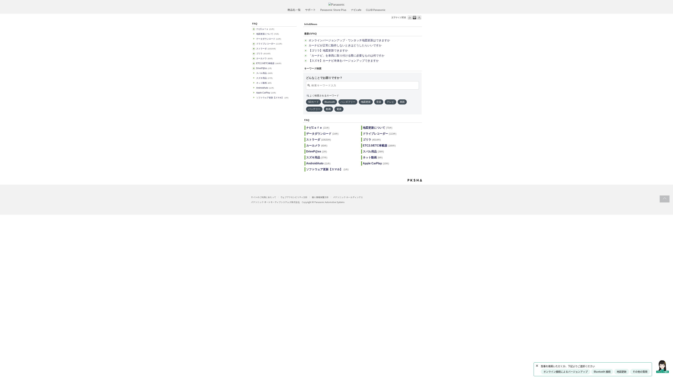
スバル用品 (264, 73)
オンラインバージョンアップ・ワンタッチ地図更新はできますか (349, 40)
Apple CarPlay (266, 93)
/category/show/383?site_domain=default (253, 53)
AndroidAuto (265, 88)
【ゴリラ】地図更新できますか (328, 50)
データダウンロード (268, 39)
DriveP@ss (264, 68)
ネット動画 (263, 83)
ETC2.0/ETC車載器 (268, 63)
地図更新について (267, 34)
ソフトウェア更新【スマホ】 (272, 97)
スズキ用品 (264, 78)
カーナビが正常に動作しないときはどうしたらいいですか (345, 45)
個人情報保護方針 (320, 197)
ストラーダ (266, 48)
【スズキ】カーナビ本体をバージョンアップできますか (344, 60)
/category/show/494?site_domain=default (253, 58)
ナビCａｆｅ (265, 29)
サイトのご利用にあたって (263, 197)
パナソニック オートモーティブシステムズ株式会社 (275, 202)
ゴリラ (263, 53)
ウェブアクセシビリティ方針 (293, 197)
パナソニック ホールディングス (348, 197)
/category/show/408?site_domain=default (253, 29)
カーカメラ (264, 58)
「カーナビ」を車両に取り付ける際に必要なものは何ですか (346, 55)
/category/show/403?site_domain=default (253, 68)
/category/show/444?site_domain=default (253, 63)
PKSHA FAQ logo (415, 180)
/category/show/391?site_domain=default (253, 48)
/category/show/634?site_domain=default (253, 43)
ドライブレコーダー (269, 44)
